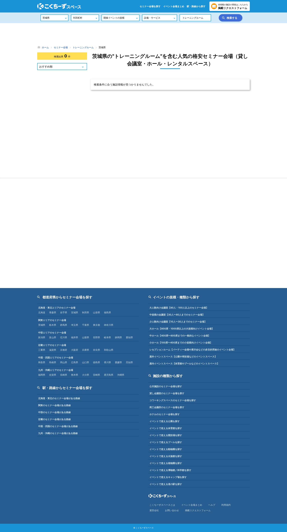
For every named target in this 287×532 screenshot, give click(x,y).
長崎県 (63, 374)
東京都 (96, 324)
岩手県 (63, 312)
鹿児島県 (108, 374)
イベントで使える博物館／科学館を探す (170, 470)
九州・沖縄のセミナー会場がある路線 (58, 433)
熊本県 (74, 374)
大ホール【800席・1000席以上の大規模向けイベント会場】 (181, 328)
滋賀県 (52, 349)
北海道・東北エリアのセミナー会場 (56, 307)
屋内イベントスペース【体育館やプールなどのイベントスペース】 (184, 363)
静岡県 (118, 337)
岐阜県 (107, 337)
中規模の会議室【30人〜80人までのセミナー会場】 (177, 314)
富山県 (52, 337)
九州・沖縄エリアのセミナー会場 (55, 370)
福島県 (107, 312)
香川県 (107, 362)
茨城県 (41, 324)
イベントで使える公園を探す (164, 421)
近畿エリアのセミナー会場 (52, 345)
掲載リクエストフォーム (198, 510)
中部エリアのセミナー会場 (52, 332)
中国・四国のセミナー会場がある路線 (58, 426)
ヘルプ (211, 504)
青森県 (52, 312)
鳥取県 (41, 362)
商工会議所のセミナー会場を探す (166, 407)
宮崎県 (96, 374)
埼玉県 (74, 324)
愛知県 (129, 337)
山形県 (96, 312)
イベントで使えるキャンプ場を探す (168, 477)
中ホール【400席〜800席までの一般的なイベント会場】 (179, 335)
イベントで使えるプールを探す (165, 442)
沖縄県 (120, 374)
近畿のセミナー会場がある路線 (54, 419)
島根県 (52, 362)
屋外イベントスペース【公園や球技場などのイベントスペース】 (183, 356)
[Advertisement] (143, 34)
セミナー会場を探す (150, 6)
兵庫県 (85, 349)
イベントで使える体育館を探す (165, 428)
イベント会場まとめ (173, 6)
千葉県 (85, 324)
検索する (232, 17)
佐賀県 (52, 374)
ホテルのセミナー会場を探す (164, 414)
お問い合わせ (172, 510)
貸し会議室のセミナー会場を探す (166, 393)
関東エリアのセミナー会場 (52, 320)
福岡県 (41, 374)
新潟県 (41, 337)
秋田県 (85, 312)
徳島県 (96, 362)
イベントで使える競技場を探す (165, 435)
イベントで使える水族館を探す (165, 456)
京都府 (63, 349)
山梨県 (85, 337)
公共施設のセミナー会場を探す (165, 386)
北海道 (41, 312)
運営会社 (154, 510)
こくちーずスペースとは (162, 504)
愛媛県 (118, 362)
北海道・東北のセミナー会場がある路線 (59, 398)
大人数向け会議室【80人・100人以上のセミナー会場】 (178, 307)
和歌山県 (108, 349)
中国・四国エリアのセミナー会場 (55, 357)
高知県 (129, 362)
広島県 (74, 362)
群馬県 (63, 324)
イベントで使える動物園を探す (165, 449)
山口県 (85, 362)
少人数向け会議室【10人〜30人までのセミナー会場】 (178, 321)
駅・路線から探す (196, 6)
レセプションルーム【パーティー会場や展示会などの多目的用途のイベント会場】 (192, 349)
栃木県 (52, 324)
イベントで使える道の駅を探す (165, 484)
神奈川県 (108, 324)
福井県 (74, 337)
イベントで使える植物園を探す (165, 463)
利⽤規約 (226, 504)
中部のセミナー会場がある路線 (54, 412)
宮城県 (74, 312)
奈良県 (96, 349)
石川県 (63, 337)
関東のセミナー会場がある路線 (54, 405)
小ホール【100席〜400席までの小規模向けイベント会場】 (180, 342)
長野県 (96, 337)
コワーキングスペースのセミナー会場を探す (172, 400)
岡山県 (63, 362)
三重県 (41, 349)
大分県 (85, 374)
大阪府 (74, 349)
